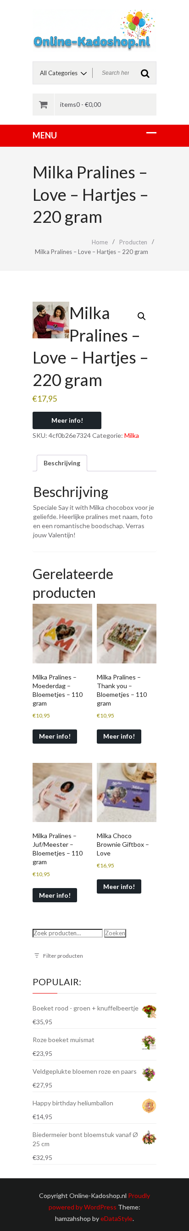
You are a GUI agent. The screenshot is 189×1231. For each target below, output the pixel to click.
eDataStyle (116, 1218)
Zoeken (115, 933)
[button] (141, 316)
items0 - (80, 104)
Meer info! (67, 420)
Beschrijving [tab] (62, 463)
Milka (131, 435)
